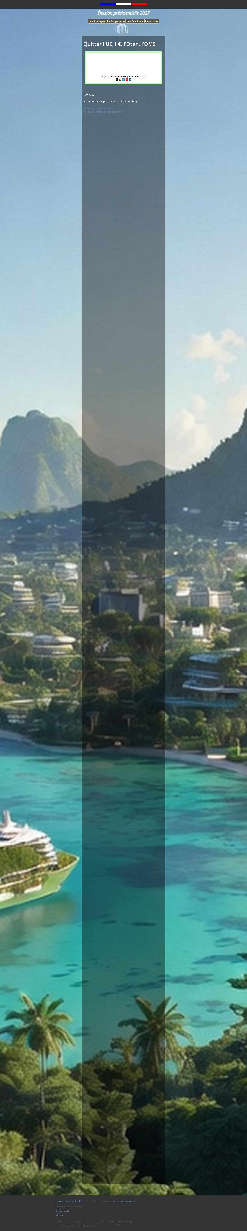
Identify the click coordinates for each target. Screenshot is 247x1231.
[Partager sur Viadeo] (120, 80)
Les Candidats (135, 21)
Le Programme (116, 21)
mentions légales (124, 1201)
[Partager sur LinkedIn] (123, 80)
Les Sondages (97, 21)
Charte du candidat (63, 1211)
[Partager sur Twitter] (117, 80)
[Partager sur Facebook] (130, 80)
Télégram (59, 1215)
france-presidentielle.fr (70, 1201)
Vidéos (58, 1213)
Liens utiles (151, 21)
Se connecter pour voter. (98, 108)
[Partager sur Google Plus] (127, 80)
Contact (58, 1209)
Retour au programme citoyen (102, 111)
